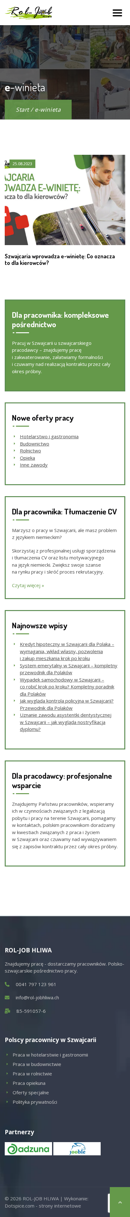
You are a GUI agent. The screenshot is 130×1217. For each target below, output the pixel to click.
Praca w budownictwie (37, 1064)
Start (22, 109)
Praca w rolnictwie (32, 1073)
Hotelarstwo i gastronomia (49, 436)
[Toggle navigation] (117, 12)
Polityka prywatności (35, 1102)
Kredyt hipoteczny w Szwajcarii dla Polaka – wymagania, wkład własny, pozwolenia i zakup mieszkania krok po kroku (67, 651)
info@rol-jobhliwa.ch (37, 997)
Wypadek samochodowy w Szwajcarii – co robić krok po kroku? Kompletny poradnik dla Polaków (67, 686)
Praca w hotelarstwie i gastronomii (50, 1055)
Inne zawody (34, 465)
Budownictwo (34, 443)
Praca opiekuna (29, 1083)
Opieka (27, 458)
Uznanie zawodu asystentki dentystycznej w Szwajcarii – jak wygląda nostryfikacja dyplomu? (65, 722)
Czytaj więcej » (28, 585)
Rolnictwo (30, 450)
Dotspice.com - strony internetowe (43, 1206)
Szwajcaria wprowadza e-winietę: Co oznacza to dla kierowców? (60, 259)
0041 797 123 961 (36, 984)
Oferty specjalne (31, 1092)
